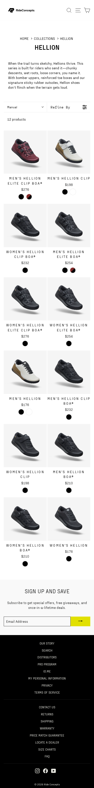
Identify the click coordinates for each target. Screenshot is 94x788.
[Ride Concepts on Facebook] (45, 770)
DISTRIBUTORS (47, 657)
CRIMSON (29, 197)
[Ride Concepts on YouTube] (53, 770)
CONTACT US (47, 707)
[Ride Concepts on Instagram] (37, 770)
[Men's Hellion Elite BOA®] (69, 225)
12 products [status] (16, 119)
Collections (44, 38)
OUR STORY (47, 643)
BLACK (21, 197)
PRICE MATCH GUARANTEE (47, 735)
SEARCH (47, 650)
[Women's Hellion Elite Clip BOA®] (25, 299)
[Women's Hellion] (69, 519)
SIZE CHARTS (47, 749)
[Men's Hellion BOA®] (69, 445)
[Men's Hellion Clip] (69, 152)
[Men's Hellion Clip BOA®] (69, 372)
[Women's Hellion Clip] (25, 445)
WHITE (73, 192)
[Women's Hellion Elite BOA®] (69, 299)
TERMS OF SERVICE (47, 692)
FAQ (47, 756)
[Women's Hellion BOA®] (25, 519)
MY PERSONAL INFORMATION (47, 678)
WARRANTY (47, 728)
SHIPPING (47, 721)
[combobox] (25, 107)
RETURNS (47, 714)
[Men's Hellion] (25, 372)
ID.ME (47, 671)
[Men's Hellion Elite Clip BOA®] (25, 152)
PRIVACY (47, 685)
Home (24, 38)
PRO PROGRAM (47, 664)
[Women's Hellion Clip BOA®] (25, 225)
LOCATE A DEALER (47, 742)
